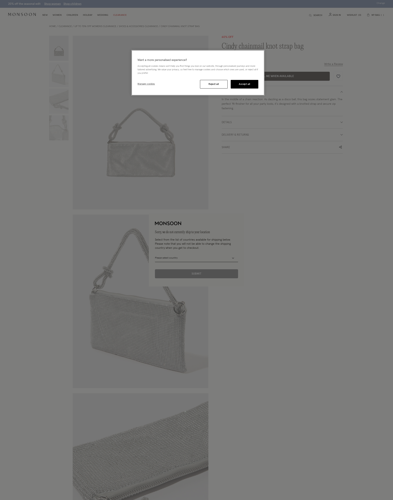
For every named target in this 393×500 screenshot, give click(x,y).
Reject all (214, 84)
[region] (197, 72)
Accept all (244, 84)
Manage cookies (146, 84)
